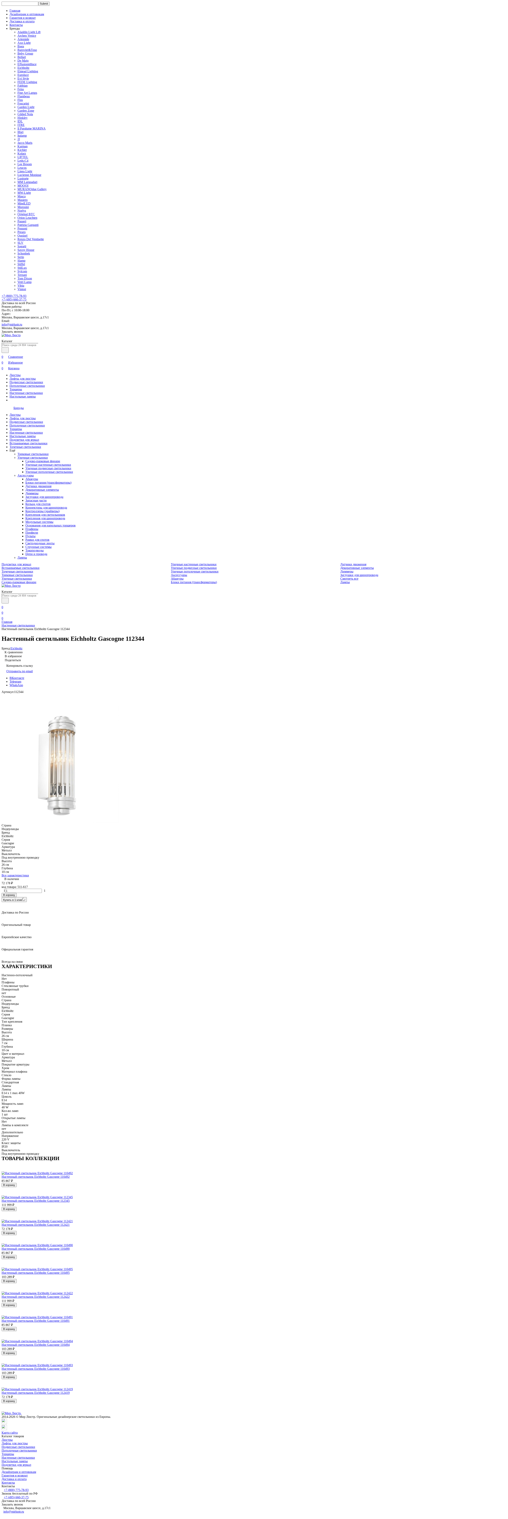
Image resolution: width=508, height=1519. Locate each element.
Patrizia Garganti (27, 225)
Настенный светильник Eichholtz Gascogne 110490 (36, 1248)
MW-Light (24, 192)
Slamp (21, 260)
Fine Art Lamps (27, 92)
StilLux (22, 267)
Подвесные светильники (26, 382)
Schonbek (23, 253)
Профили (31, 532)
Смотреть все (349, 578)
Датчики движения (38, 486)
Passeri (21, 221)
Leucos (22, 167)
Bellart (21, 57)
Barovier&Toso (27, 50)
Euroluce (23, 75)
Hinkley (22, 117)
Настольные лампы (23, 396)
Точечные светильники (25, 447)
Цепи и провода (36, 554)
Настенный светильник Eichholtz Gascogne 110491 (36, 1320)
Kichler (22, 150)
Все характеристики (15, 875)
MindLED (24, 203)
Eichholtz (23, 67)
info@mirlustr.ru (12, 324)
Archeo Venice (26, 35)
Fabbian (22, 85)
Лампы (22, 557)
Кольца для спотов (38, 504)
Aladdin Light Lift (28, 32)
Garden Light (25, 107)
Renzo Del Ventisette (30, 239)
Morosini (23, 207)
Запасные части (36, 500)
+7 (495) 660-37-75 (14, 299)
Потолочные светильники (27, 385)
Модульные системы (39, 522)
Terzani (22, 275)
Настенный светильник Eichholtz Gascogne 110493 (36, 1368)
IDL (20, 121)
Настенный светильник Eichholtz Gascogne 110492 (36, 1176)
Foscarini (23, 103)
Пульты (30, 536)
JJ (18, 139)
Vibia (20, 285)
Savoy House (25, 250)
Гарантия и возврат (23, 17)
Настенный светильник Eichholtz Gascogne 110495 (36, 1272)
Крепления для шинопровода (45, 518)
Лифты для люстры (23, 378)
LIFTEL (22, 157)
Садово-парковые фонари (42, 461)
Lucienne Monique (29, 175)
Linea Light (24, 171)
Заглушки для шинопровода (44, 497)
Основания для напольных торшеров (50, 525)
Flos (20, 100)
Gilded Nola (25, 114)
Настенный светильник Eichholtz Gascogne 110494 (36, 1344)
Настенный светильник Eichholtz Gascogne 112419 (36, 1392)
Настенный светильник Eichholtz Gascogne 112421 (36, 1224)
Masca (21, 196)
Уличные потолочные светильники (49, 472)
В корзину (9, 895)
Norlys (21, 210)
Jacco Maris (24, 142)
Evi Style (23, 78)
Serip (20, 257)
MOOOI (22, 185)
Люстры (15, 375)
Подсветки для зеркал (24, 439)
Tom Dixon (24, 278)
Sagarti (21, 246)
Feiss (20, 89)
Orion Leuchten (27, 217)
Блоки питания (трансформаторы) (48, 482)
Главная (15, 10)
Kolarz (21, 153)
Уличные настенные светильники (48, 464)
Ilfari (20, 132)
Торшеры (16, 389)
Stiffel (21, 264)
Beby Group (25, 53)
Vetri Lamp (24, 282)
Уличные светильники (32, 457)
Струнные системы (38, 547)
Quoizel (22, 235)
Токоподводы (34, 550)
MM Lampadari (27, 182)
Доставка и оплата (22, 21)
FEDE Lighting (27, 82)
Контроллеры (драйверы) (42, 511)
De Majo (23, 60)
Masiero (22, 200)
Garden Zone (25, 110)
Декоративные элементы (42, 489)
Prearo (21, 232)
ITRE (21, 125)
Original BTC (26, 214)
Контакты (16, 25)
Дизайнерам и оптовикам (27, 14)
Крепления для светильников (45, 514)
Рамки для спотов (37, 539)
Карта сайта (10, 1432)
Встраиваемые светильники (28, 443)
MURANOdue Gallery (32, 189)
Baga (20, 46)
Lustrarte (23, 178)
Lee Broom (24, 164)
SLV (20, 242)
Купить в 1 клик (12, 899)
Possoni (22, 228)
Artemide (23, 39)
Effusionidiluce (27, 64)
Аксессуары (25, 475)
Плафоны (31, 529)
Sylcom (22, 271)
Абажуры (31, 479)
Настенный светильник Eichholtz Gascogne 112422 (36, 1296)
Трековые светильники (33, 454)
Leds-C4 (22, 160)
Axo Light (24, 42)
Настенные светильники (26, 393)
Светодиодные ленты (40, 543)
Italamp (22, 135)
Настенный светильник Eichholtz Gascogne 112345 (36, 1200)
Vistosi (21, 289)
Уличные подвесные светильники (48, 468)
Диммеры (31, 493)
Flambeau (23, 96)
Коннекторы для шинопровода (46, 507)
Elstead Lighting (27, 71)
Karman (22, 146)
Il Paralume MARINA (31, 128)
